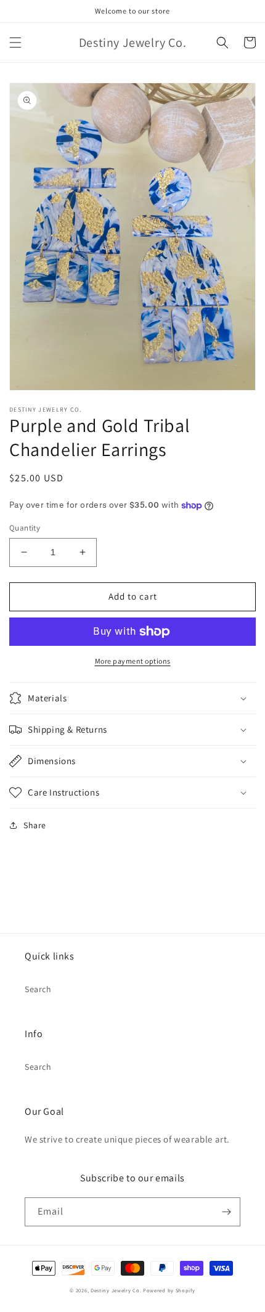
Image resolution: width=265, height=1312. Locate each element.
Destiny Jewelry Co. (116, 1290)
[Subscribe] (226, 1211)
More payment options (133, 661)
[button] (15, 42)
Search (38, 989)
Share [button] (34, 825)
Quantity (24, 528)
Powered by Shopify (169, 1290)
